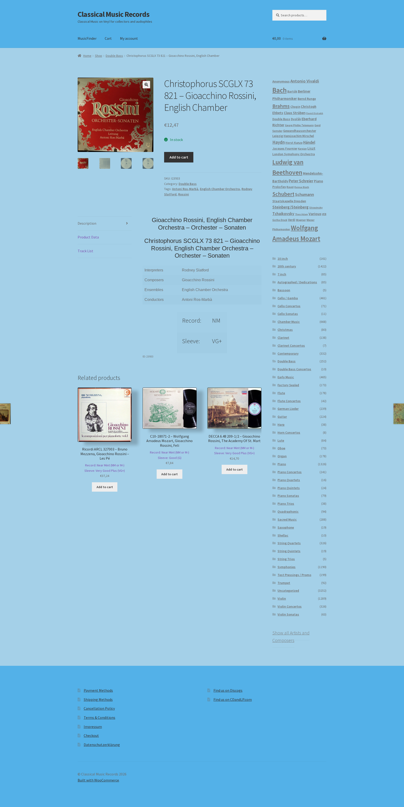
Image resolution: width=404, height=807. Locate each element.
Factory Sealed (288, 385)
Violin (282, 598)
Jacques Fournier (284, 149)
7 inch (282, 274)
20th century (287, 266)
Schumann (304, 194)
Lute (281, 440)
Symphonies (287, 567)
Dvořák (296, 119)
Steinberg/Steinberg (290, 207)
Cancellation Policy (99, 708)
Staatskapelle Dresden (289, 201)
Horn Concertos (289, 432)
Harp (281, 424)
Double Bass (114, 56)
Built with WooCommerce (98, 780)
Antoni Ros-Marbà (185, 189)
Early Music (286, 377)
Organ (282, 456)
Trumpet (284, 583)
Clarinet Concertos (291, 345)
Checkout (91, 735)
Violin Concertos (290, 606)
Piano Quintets (289, 488)
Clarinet (283, 337)
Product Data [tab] (88, 237)
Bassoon (284, 290)
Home (87, 56)
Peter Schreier (301, 181)
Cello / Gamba (288, 298)
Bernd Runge (307, 99)
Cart (108, 38)
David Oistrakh (314, 113)
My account (129, 38)
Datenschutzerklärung (102, 744)
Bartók (292, 92)
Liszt (311, 148)
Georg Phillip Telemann (299, 125)
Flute (281, 393)
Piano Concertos (290, 472)
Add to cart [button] (105, 487)
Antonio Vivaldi (304, 81)
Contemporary (288, 353)
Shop (98, 56)
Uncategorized (288, 590)
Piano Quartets (289, 480)
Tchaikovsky (283, 213)
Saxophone (286, 527)
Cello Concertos (289, 306)
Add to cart (179, 157)
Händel (309, 142)
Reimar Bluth (301, 187)
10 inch (283, 258)
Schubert (283, 194)
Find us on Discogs (227, 690)
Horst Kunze (294, 142)
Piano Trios (286, 503)
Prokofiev (279, 187)
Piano (318, 181)
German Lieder (288, 409)
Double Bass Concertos (294, 369)
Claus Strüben (295, 113)
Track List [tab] (85, 251)
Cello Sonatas (288, 314)
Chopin (295, 107)
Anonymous (281, 81)
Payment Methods (98, 690)
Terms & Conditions (99, 717)
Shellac (283, 535)
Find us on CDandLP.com (232, 699)
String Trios (286, 559)
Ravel (290, 187)
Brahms (281, 106)
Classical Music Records (113, 14)
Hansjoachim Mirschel (299, 136)
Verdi (291, 220)
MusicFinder (87, 38)
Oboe (281, 448)
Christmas (285, 330)
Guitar (282, 416)
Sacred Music (287, 519)
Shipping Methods (98, 699)
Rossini (183, 194)
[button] (146, 84)
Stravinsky (316, 207)
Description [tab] (87, 223)
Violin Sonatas (288, 614)
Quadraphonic (288, 511)
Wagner (301, 220)
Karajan (302, 148)
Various (315, 213)
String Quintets (289, 551)
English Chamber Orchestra (220, 189)
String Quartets (289, 543)
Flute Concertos (289, 401)
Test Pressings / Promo (294, 575)
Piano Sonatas (288, 496)
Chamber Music (289, 322)
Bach (279, 90)
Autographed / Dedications (297, 282)
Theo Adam (301, 214)
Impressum (93, 726)
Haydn (278, 142)
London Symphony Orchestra (293, 154)
